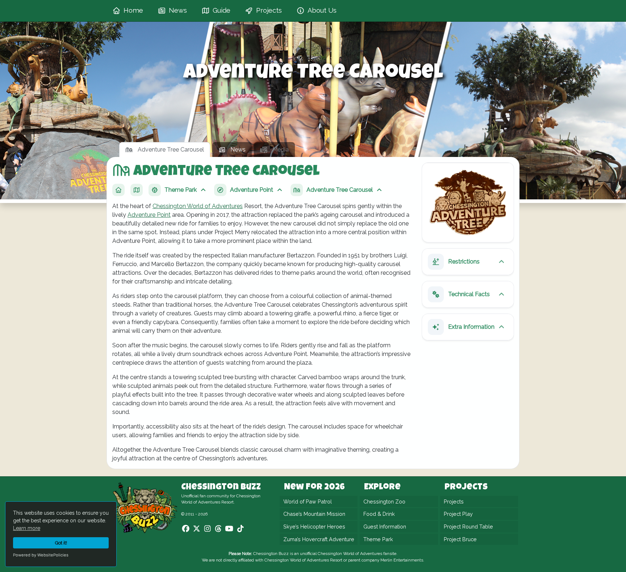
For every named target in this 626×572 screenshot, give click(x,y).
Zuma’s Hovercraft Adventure (318, 539)
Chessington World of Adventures (198, 206)
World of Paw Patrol (307, 501)
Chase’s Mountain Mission (314, 514)
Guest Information (384, 526)
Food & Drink (379, 514)
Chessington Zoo (384, 501)
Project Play (458, 514)
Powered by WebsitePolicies (40, 555)
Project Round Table (468, 526)
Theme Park (378, 539)
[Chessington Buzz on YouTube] (229, 529)
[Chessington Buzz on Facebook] (185, 529)
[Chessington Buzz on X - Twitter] (196, 529)
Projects (454, 501)
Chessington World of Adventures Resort (303, 560)
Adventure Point (149, 214)
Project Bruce (460, 539)
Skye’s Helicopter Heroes (314, 526)
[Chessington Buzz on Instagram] (207, 529)
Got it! (61, 543)
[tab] (164, 149)
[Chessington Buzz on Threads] (218, 529)
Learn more (26, 528)
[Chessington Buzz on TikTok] (240, 529)
